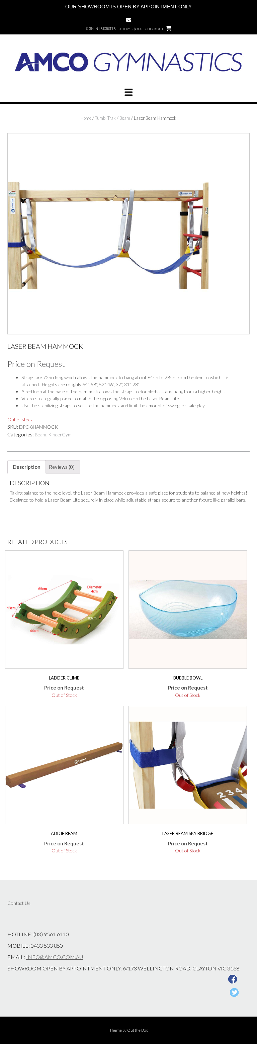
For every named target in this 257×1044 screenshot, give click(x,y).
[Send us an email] (129, 19)
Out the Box (137, 1030)
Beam (124, 118)
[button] (128, 92)
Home (86, 118)
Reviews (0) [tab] (62, 467)
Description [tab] (26, 467)
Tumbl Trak (105, 118)
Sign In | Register (101, 28)
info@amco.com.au (54, 957)
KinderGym (60, 434)
